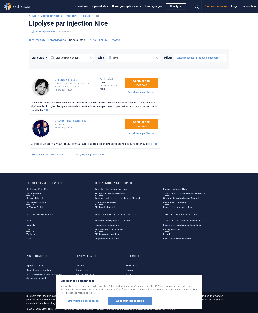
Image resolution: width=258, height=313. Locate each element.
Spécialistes (100, 6)
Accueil (32, 16)
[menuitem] (81, 6)
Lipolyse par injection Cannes (90, 154)
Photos (115, 40)
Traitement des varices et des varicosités (183, 220)
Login (234, 6)
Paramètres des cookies (83, 300)
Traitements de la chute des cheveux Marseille (118, 198)
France (86, 16)
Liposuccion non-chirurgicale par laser (182, 225)
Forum (103, 40)
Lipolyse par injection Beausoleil (46, 154)
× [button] (91, 58)
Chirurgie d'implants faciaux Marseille (181, 198)
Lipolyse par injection (51, 16)
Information (37, 40)
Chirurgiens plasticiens (126, 6)
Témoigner (176, 6)
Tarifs (92, 40)
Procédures (81, 6)
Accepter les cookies (130, 300)
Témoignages (153, 6)
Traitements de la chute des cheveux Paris (184, 193)
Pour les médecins (215, 6)
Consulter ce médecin (141, 83)
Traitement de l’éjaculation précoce (112, 220)
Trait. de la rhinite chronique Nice (111, 189)
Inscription (249, 6)
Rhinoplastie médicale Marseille (110, 193)
